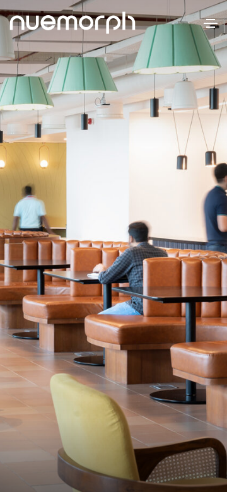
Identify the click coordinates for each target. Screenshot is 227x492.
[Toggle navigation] (211, 23)
